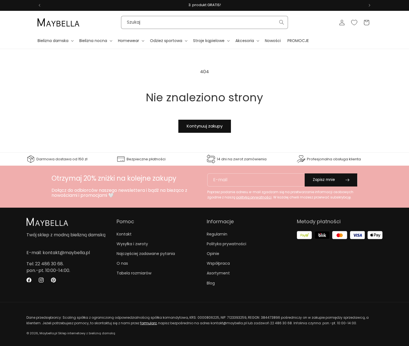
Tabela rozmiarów (134, 273)
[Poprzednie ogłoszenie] (39, 5)
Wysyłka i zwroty (132, 244)
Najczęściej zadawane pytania (146, 253)
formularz (148, 323)
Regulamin (217, 234)
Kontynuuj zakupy (205, 126)
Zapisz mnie (324, 179)
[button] (55, 40)
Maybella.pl (48, 333)
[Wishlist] (354, 22)
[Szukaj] (281, 22)
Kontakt (124, 234)
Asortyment (218, 273)
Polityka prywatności (226, 244)
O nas (122, 263)
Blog (211, 283)
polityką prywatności (254, 197)
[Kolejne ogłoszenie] (369, 5)
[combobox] (204, 22)
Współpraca (218, 263)
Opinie (213, 253)
